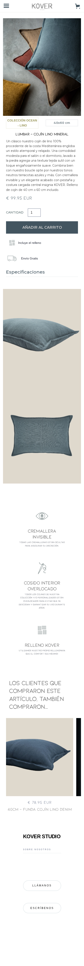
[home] (42, 6)
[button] (6, 6)
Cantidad (14, 212)
